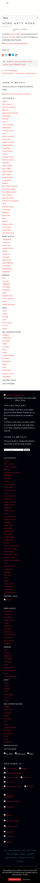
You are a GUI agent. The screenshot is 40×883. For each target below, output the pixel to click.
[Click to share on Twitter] (6, 55)
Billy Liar (5, 110)
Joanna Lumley (7, 171)
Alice (4, 278)
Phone (4, 364)
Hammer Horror (8, 157)
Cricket (5, 314)
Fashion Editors (7, 145)
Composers (6, 242)
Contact (33, 850)
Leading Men (7, 180)
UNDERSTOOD (14, 879)
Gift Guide (20, 861)
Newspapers (6, 361)
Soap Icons (6, 215)
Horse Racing (7, 323)
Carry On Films (7, 125)
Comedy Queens (8, 130)
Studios (5, 221)
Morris (4, 301)
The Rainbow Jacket (9, 192)
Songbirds (6, 272)
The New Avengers (9, 107)
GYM (4, 320)
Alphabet (5, 335)
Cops (4, 133)
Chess (4, 311)
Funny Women (7, 151)
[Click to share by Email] (16, 55)
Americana (6, 341)
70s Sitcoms (6, 209)
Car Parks (5, 347)
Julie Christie (7, 174)
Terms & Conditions (13, 854)
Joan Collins (6, 168)
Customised (6, 376)
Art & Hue (20, 7)
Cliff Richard (6, 127)
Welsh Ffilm (6, 230)
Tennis (4, 328)
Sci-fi (4, 204)
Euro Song (6, 245)
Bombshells (6, 116)
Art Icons (5, 281)
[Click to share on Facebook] (3, 55)
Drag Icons (6, 139)
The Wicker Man (8, 233)
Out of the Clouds (8, 189)
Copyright (30, 854)
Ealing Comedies (8, 142)
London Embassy (8, 355)
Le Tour (5, 325)
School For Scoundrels (10, 201)
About (23, 850)
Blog (28, 850)
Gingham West (7, 296)
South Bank (6, 370)
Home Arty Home (10, 37)
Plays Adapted (7, 195)
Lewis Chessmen (8, 298)
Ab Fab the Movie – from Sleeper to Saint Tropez (19, 73)
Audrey (5, 101)
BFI (27, 857)
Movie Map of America (10, 186)
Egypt (4, 293)
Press (30, 61)
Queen (5, 64)
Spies (4, 218)
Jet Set (4, 352)
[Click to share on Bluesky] (13, 55)
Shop (10, 850)
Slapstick (5, 212)
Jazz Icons (5, 254)
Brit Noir (5, 119)
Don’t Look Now (8, 136)
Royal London (15, 34)
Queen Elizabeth (14, 64)
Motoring (5, 358)
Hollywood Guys (8, 160)
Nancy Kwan (6, 260)
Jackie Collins (7, 166)
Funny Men (6, 148)
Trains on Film (7, 224)
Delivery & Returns (11, 857)
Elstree (32, 857)
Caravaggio (6, 287)
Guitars (4, 154)
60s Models (6, 266)
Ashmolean (6, 284)
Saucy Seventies (8, 198)
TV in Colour (6, 227)
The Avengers (7, 104)
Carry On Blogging (10, 70)
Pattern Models (7, 263)
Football (5, 317)
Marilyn (5, 183)
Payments (22, 857)
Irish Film (5, 163)
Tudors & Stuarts (8, 304)
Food (4, 349)
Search (27, 450)
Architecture (6, 338)
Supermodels (7, 269)
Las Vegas (5, 257)
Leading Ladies (7, 177)
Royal (23, 64)
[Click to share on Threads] (10, 55)
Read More (27, 879)
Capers (4, 122)
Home (6, 850)
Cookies (22, 854)
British (4, 344)
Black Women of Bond (10, 113)
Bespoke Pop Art (8, 374)
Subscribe (17, 850)
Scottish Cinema (8, 207)
